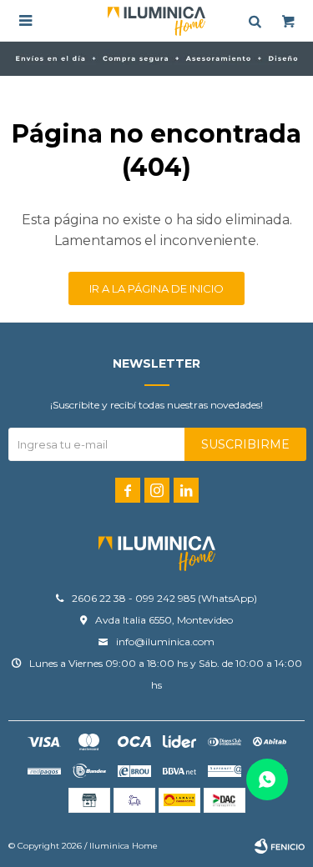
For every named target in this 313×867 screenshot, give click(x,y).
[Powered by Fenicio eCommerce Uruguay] (280, 846)
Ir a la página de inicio (156, 288)
